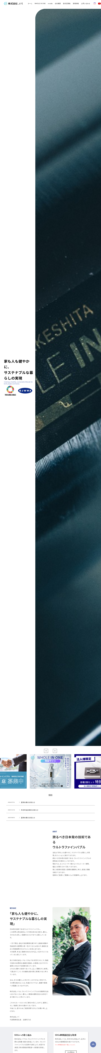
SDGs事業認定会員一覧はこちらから (65, 1044)
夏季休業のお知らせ (28, 802)
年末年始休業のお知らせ (29, 810)
